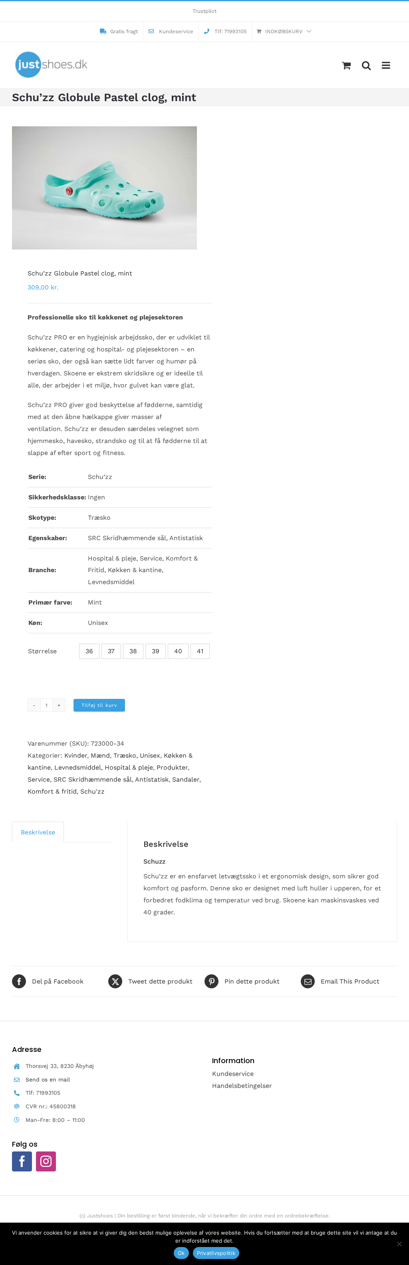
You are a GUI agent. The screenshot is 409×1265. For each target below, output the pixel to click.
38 (133, 651)
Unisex (150, 755)
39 (155, 651)
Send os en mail (48, 1079)
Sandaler (185, 779)
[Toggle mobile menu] (386, 65)
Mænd (100, 755)
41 (200, 651)
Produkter (172, 767)
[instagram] (46, 1161)
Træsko (124, 755)
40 (178, 651)
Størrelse (42, 651)
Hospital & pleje (129, 767)
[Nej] (399, 1244)
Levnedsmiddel (77, 767)
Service (39, 779)
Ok (181, 1253)
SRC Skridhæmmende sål (93, 779)
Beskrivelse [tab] (38, 832)
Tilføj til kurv (99, 705)
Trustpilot (204, 11)
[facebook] (22, 1161)
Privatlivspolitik (216, 1253)
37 (111, 651)
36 (89, 651)
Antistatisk (152, 779)
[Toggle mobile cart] (346, 65)
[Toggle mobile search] (366, 65)
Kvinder (75, 755)
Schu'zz (92, 791)
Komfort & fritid (52, 791)
